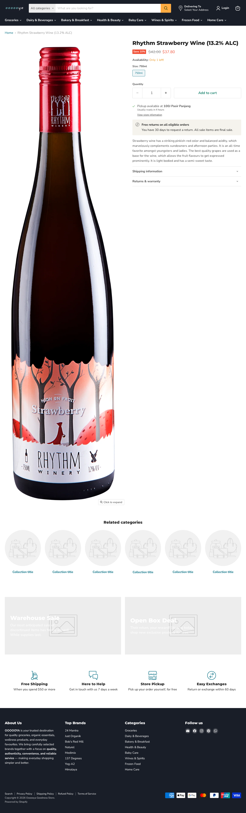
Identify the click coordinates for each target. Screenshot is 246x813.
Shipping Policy (45, 794)
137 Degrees (73, 758)
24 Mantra (71, 730)
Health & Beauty (109, 20)
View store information (149, 115)
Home (9, 33)
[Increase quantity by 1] (166, 93)
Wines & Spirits (163, 20)
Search (8, 794)
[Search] (166, 8)
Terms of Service (87, 794)
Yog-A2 (70, 764)
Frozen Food (191, 20)
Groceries (12, 20)
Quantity (137, 84)
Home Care (215, 20)
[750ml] (139, 77)
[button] (223, 8)
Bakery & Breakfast (75, 20)
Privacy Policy (24, 794)
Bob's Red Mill (74, 742)
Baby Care (136, 20)
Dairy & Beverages (40, 20)
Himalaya (71, 769)
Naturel (69, 747)
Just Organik (73, 736)
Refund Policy (65, 794)
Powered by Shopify (16, 802)
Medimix (70, 753)
